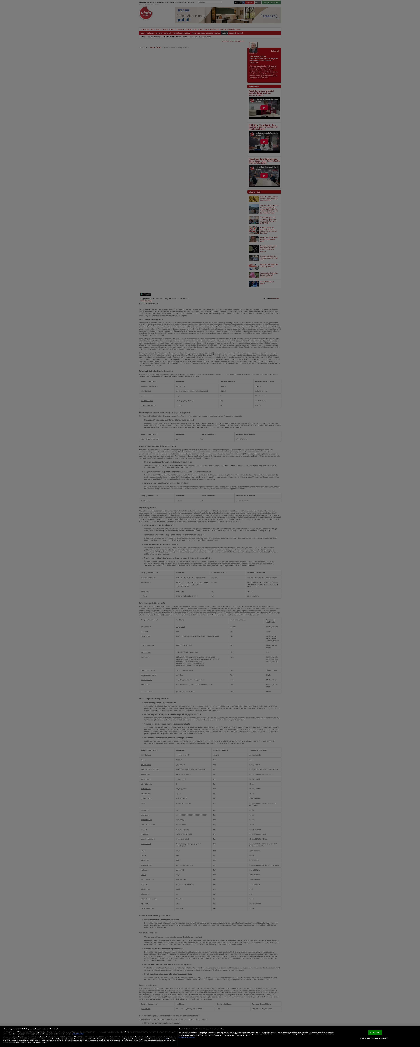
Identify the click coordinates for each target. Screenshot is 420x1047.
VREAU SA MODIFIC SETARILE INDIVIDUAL (374, 1038)
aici (167, 1039)
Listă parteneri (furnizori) (187, 1037)
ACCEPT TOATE (375, 1032)
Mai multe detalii (78, 1034)
